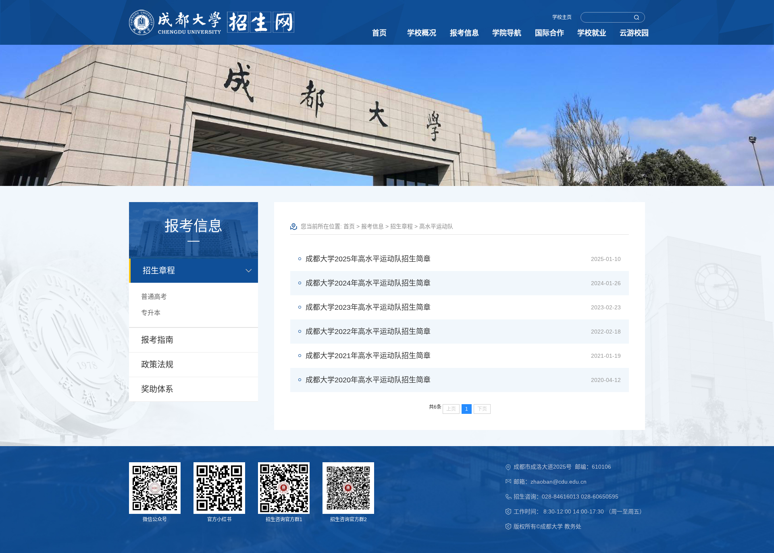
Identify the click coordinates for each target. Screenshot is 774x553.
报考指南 (157, 340)
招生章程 (159, 270)
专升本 (150, 312)
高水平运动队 (436, 226)
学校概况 (421, 33)
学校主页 (562, 17)
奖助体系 (157, 389)
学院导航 (506, 33)
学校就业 (591, 33)
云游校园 (634, 33)
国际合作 (549, 33)
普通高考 (154, 296)
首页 (379, 33)
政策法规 (157, 364)
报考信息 (464, 33)
